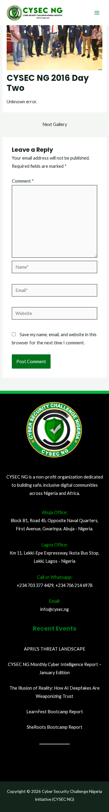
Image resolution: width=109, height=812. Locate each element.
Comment (23, 181)
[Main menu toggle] (97, 12)
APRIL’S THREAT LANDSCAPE (54, 648)
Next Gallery (54, 124)
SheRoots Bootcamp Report (54, 727)
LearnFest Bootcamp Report (54, 711)
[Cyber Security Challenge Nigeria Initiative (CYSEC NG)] (35, 13)
